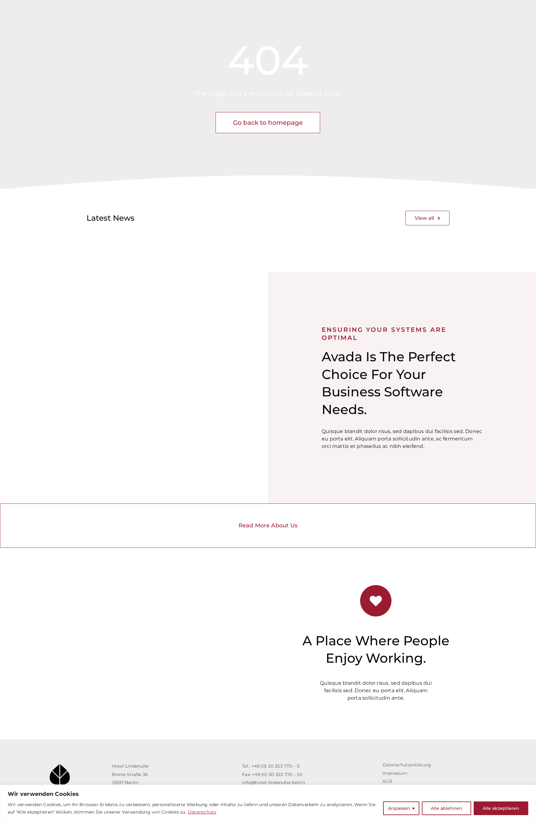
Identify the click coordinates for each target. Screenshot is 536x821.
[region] (268, 803)
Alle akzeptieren (501, 808)
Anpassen (399, 808)
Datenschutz (202, 812)
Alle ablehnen (446, 808)
